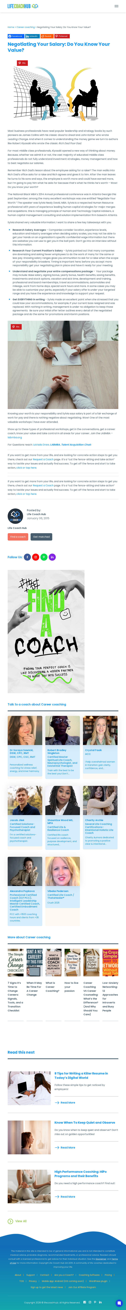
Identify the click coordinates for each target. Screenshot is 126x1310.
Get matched (41, 537)
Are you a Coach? (64, 1275)
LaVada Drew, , (62, 444)
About (18, 1275)
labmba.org (15, 437)
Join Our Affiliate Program (82, 1287)
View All (21, 1221)
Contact (44, 1275)
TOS (21, 1281)
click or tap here (26, 467)
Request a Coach (43, 459)
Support (30, 1275)
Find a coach (18, 537)
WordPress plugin (98, 1281)
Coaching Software (89, 1275)
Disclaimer (101, 1258)
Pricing (108, 1275)
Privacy (33, 1281)
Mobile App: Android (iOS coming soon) (63, 1281)
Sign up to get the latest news (47, 1287)
